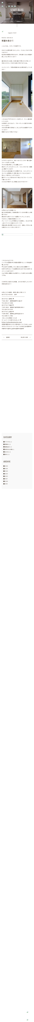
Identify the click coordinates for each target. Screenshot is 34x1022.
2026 (6, 466)
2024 (6, 471)
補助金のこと (8, 447)
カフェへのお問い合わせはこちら (17, 956)
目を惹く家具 (24, 337)
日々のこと (8, 452)
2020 (6, 481)
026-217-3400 (17, 910)
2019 (6, 484)
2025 (6, 468)
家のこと (7, 454)
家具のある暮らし (9, 449)
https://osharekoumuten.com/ (12, 322)
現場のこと (8, 444)
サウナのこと (8, 442)
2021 (6, 479)
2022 (6, 476)
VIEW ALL (17, 689)
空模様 (8, 337)
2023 (6, 474)
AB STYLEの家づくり (17, 581)
